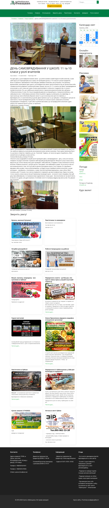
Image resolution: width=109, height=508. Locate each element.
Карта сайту (77, 500)
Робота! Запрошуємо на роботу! (57, 249)
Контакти (77, 13)
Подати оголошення (54, 6)
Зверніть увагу (57, 13)
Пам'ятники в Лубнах (19, 370)
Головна (30, 13)
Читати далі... (49, 312)
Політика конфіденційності (90, 500)
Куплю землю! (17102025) (20, 411)
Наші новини (13, 75)
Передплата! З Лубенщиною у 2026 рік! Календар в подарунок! (59, 370)
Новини (37, 13)
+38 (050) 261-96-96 (42, 1)
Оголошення (46, 13)
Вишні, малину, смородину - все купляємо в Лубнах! (23, 279)
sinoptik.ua (82, 185)
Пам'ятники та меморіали (55, 220)
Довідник (85, 13)
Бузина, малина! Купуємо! (21, 220)
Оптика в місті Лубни (53, 411)
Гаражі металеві (17, 318)
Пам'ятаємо (68, 13)
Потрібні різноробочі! (19, 249)
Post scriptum (94, 13)
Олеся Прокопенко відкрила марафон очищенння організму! (59, 319)
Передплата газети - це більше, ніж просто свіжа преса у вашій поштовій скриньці (59, 279)
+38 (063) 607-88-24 (53, 1)
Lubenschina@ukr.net (65, 1)
